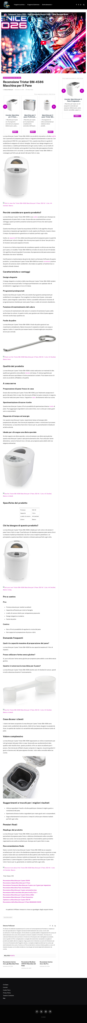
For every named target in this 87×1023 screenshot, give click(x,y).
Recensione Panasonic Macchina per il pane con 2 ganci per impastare (27, 885)
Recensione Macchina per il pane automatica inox (20, 890)
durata (27, 373)
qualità (53, 136)
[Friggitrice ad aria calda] (6, 4)
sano (33, 397)
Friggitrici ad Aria (19, 4)
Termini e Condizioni (8, 995)
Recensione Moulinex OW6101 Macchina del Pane (28, 964)
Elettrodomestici (47, 4)
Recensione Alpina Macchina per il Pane (16, 883)
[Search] (83, 5)
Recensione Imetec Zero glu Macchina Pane (11, 963)
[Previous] (5, 107)
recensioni (47, 261)
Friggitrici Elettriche (33, 4)
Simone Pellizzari (8, 89)
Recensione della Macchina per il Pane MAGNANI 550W (22, 902)
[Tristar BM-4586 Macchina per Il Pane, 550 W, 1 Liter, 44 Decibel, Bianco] (16, 177)
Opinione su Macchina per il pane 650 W (16, 900)
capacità (12, 238)
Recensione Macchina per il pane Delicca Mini (18, 895)
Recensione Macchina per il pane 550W (16, 880)
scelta (35, 217)
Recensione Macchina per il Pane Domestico (18, 897)
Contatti (5, 987)
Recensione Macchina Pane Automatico (16, 888)
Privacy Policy (7, 993)
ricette (51, 406)
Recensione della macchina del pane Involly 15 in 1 (20, 892)
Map (4, 998)
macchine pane (8, 917)
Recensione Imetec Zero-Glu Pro (46, 963)
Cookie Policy (6, 990)
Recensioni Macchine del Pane (12, 77)
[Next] (54, 107)
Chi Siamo (5, 984)
